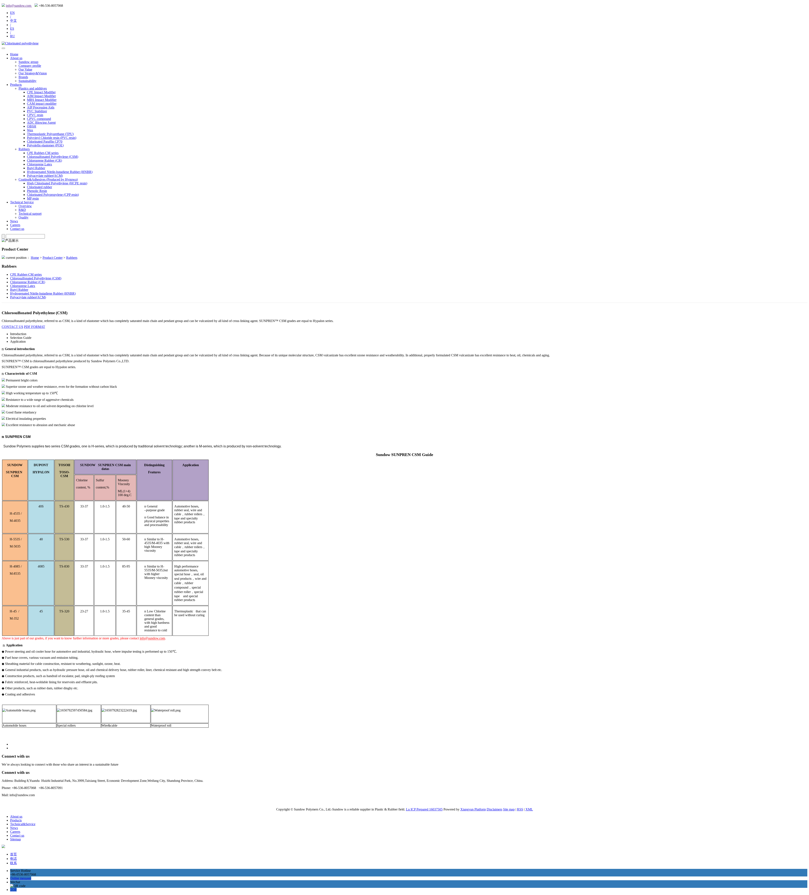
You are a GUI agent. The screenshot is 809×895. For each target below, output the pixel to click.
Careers (15, 225)
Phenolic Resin (37, 191)
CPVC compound (39, 119)
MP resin (33, 198)
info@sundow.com (19, 5)
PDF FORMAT (34, 327)
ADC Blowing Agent (41, 122)
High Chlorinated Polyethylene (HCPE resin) (57, 183)
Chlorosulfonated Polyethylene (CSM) (52, 156)
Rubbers (24, 149)
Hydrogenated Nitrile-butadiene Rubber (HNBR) (59, 172)
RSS (520, 809)
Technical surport (30, 213)
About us (16, 58)
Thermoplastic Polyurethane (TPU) (50, 134)
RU (12, 36)
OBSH (31, 126)
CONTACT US (12, 327)
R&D (22, 210)
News (14, 221)
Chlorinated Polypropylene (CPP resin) (53, 194)
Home (14, 54)
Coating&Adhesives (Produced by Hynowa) (48, 179)
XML (529, 809)
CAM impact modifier (41, 103)
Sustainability (27, 81)
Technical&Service (22, 824)
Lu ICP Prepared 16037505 (424, 809)
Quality (23, 217)
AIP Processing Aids (40, 107)
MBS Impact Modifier (41, 100)
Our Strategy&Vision (33, 73)
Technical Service (22, 202)
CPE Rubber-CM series (43, 153)
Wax (30, 130)
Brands (23, 77)
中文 (13, 20)
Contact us (17, 229)
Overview (25, 206)
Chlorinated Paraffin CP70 (44, 141)
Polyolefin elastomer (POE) (45, 145)
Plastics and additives (33, 88)
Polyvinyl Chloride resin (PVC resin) (51, 138)
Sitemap (15, 839)
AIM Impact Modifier (41, 96)
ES (12, 28)
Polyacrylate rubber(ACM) (45, 175)
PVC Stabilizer (37, 111)
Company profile (30, 65)
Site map (509, 809)
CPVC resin (35, 115)
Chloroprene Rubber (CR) (44, 160)
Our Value (25, 69)
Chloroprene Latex (39, 164)
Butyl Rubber (36, 168)
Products (16, 84)
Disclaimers (494, 809)
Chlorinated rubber (39, 187)
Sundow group (28, 62)
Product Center (53, 257)
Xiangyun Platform (473, 809)
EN (12, 13)
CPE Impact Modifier (41, 92)
